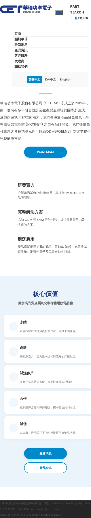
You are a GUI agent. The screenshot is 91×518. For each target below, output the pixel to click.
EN (86, 18)
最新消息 (21, 44)
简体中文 (50, 79)
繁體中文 (34, 79)
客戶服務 (21, 55)
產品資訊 (21, 50)
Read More (45, 152)
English (65, 79)
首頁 (18, 33)
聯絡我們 (21, 66)
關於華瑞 (21, 39)
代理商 (19, 61)
